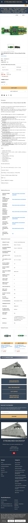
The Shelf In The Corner (19, 490)
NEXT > (23, 15)
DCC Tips (2, 468)
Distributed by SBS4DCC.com (6, 503)
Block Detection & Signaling (20, 475)
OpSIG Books (17, 464)
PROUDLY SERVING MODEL (14, 380)
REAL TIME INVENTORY (14, 387)
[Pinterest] (11, 95)
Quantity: (3, 82)
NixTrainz (16, 500)
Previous (25, 327)
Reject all (11, 521)
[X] (9, 95)
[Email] (4, 95)
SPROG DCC (16, 507)
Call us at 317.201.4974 (14, 450)
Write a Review (4, 55)
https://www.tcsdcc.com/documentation (20, 211)
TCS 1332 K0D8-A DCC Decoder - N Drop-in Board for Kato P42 (20, 346)
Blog (2, 474)
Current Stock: (5, 79)
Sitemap (2, 475)
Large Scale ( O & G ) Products (20, 485)
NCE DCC (2, 507)
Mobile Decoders (18, 468)
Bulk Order (17, 492)
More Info (3, 470)
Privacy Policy (11, 518)
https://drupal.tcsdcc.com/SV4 (18, 228)
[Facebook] (2, 95)
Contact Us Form (4, 472)
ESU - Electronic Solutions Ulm (6, 505)
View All (15, 509)
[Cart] (26, 2)
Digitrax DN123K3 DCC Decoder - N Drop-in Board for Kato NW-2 (6, 346)
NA (12, 233)
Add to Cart (7, 343)
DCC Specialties (4, 500)
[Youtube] (14, 453)
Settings (4, 521)
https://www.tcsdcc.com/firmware (18, 205)
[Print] (6, 95)
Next (26, 327)
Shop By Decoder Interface (6, 464)
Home (2, 462)
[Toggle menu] (2, 2)
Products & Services (5, 466)
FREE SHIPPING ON (14, 395)
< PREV (16, 15)
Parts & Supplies (18, 483)
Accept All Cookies (20, 521)
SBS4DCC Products (18, 466)
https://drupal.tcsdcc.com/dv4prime (19, 199)
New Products (17, 462)
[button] (14, 369)
